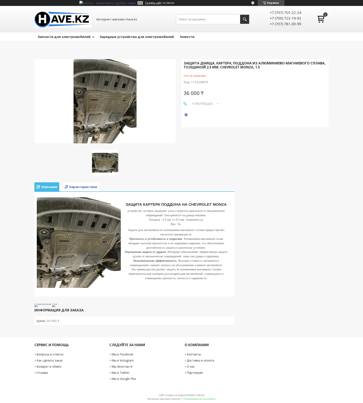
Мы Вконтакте (122, 366)
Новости (187, 37)
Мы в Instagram (123, 360)
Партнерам (195, 373)
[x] (54, 304)
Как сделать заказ (50, 360)
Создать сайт (153, 2)
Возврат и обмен (49, 366)
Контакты (194, 354)
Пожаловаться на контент (199, 399)
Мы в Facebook (122, 354)
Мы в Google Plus (124, 379)
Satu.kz (200, 395)
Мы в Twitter (120, 373)
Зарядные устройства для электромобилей (137, 37)
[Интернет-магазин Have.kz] (62, 19)
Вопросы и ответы (50, 354)
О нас (191, 366)
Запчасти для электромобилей (64, 37)
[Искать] (244, 19)
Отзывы (42, 373)
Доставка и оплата (200, 360)
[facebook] (42, 304)
